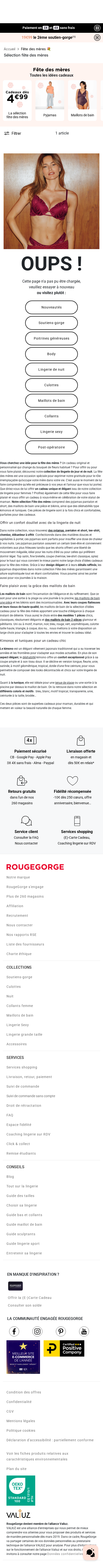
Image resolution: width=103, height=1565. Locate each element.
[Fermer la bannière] (97, 37)
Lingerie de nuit (51, 369)
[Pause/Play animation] (97, 28)
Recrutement (17, 915)
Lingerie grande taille (24, 1034)
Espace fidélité (18, 1125)
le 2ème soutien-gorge (49, 37)
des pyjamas (56, 530)
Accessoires (16, 1044)
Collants (52, 416)
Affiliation (14, 906)
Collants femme (19, 1006)
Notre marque (18, 877)
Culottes (51, 385)
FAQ (9, 1115)
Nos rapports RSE (21, 935)
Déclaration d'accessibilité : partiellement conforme (50, 1440)
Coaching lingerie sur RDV (28, 1134)
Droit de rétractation (23, 1105)
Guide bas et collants (24, 1215)
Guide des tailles (20, 1196)
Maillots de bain (51, 400)
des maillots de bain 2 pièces (63, 619)
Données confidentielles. (65, 1554)
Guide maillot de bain (24, 1224)
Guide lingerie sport (23, 1244)
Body (51, 354)
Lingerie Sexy (17, 1025)
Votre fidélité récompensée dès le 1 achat (48, 25)
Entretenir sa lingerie (24, 1253)
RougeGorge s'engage (25, 887)
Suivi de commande (22, 1086)
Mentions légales (20, 1421)
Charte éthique (19, 954)
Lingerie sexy (51, 432)
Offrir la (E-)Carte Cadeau (30, 1298)
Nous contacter (19, 925)
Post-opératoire (51, 447)
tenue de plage (64, 682)
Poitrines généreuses (51, 338)
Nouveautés (51, 307)
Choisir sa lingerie (21, 1205)
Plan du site (16, 1469)
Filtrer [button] (16, 133)
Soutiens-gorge (51, 323)
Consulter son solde (25, 1305)
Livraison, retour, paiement (29, 1077)
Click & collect (18, 1144)
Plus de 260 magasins (25, 896)
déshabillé (29, 657)
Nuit (10, 996)
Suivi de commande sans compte (30, 1096)
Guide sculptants (20, 1234)
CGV (10, 1411)
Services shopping (21, 1067)
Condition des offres (23, 1392)
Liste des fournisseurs (25, 944)
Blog (10, 1177)
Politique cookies (20, 1430)
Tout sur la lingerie (22, 1186)
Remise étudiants (21, 1153)
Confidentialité (19, 1402)
